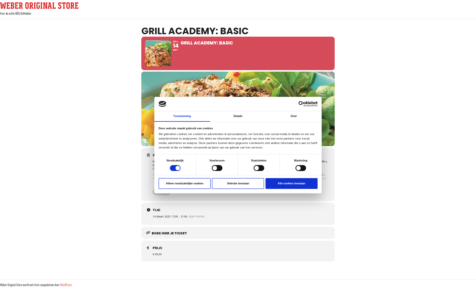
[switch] (217, 168)
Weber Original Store (39, 6)
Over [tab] (294, 116)
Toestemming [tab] (182, 116)
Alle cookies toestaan (291, 183)
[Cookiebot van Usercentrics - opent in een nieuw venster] (301, 104)
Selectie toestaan (238, 183)
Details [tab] (238, 116)
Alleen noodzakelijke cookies (184, 183)
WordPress (66, 285)
